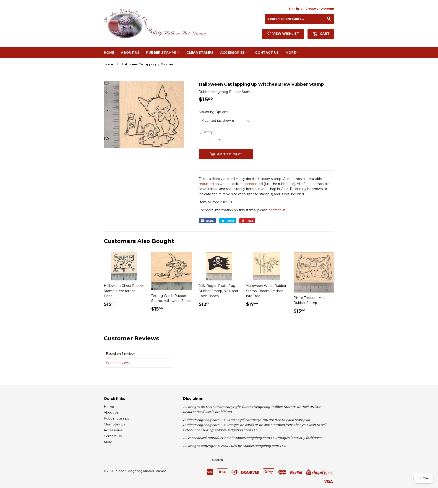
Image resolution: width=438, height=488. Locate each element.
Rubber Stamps (161, 52)
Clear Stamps (200, 52)
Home (109, 52)
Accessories (233, 52)
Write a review (117, 363)
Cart (324, 34)
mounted (206, 184)
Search (217, 460)
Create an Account (319, 8)
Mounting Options (213, 112)
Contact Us (267, 52)
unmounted (253, 184)
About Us (130, 52)
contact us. (277, 210)
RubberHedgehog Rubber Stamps (140, 471)
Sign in (294, 8)
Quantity (206, 132)
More (291, 52)
